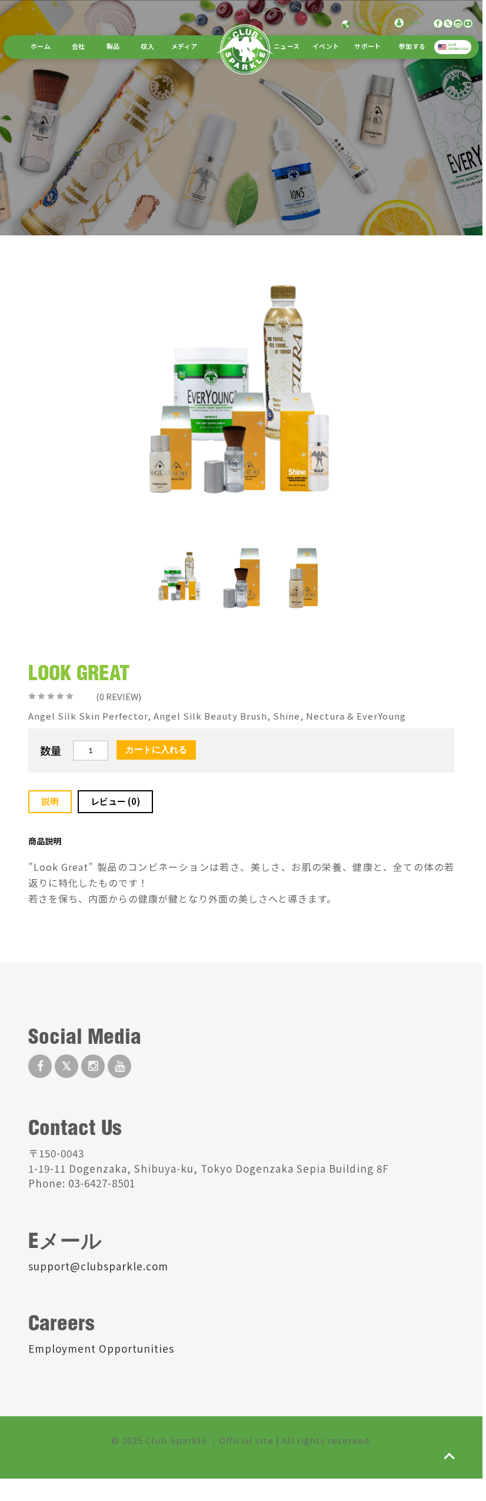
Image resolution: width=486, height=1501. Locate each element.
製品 (113, 47)
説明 (50, 801)
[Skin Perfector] (303, 578)
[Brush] (241, 578)
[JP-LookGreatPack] (180, 578)
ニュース (286, 47)
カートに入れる (156, 749)
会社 (78, 47)
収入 (147, 47)
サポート (367, 47)
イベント (325, 47)
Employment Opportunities (101, 1348)
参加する (412, 47)
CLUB (458, 47)
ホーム (41, 47)
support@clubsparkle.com (98, 1266)
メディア (184, 47)
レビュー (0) (115, 801)
